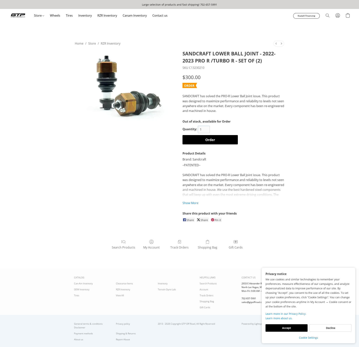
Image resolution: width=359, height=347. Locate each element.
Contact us (160, 15)
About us (78, 339)
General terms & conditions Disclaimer (88, 325)
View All (120, 295)
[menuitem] (276, 43)
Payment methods (83, 333)
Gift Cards (236, 247)
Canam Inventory (135, 15)
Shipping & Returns (126, 333)
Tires (69, 15)
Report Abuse (123, 339)
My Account (151, 247)
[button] (18, 15)
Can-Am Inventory (83, 283)
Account (204, 289)
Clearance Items (124, 283)
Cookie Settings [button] (308, 337)
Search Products (123, 247)
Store (38, 15)
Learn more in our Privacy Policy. (286, 313)
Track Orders (179, 247)
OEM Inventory (81, 289)
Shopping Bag (207, 247)
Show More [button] (190, 203)
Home (79, 43)
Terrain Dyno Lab (167, 289)
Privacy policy (123, 323)
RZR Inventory (107, 15)
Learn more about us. (279, 318)
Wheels (55, 15)
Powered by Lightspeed (254, 323)
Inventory (85, 15)
